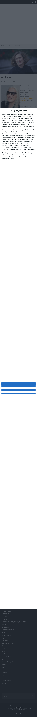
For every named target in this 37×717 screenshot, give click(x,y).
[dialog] (18, 358)
